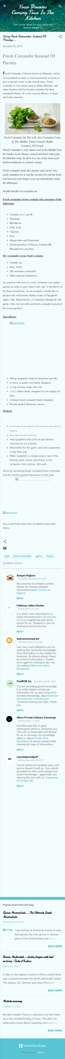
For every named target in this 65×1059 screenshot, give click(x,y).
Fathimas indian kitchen (30, 605)
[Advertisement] (32, 867)
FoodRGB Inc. (24, 681)
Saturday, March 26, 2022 (30, 642)
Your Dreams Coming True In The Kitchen (32, 12)
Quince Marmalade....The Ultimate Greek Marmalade (27, 915)
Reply (20, 598)
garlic (39, 556)
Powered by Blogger (34, 1045)
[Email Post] (5, 549)
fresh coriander (22, 556)
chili (6, 556)
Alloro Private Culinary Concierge (36, 717)
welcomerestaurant (28, 638)
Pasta (50, 556)
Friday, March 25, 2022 (29, 609)
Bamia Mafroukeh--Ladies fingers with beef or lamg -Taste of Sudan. (28, 959)
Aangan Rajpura (26, 575)
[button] (60, 37)
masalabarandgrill (27, 757)
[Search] (60, 7)
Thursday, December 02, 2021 (32, 578)
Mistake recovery (12, 1001)
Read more (55, 946)
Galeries (40, 1052)
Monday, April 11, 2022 (29, 720)
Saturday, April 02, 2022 (45, 681)
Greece (18, 563)
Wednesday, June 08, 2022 (31, 760)
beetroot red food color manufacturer (37, 697)
